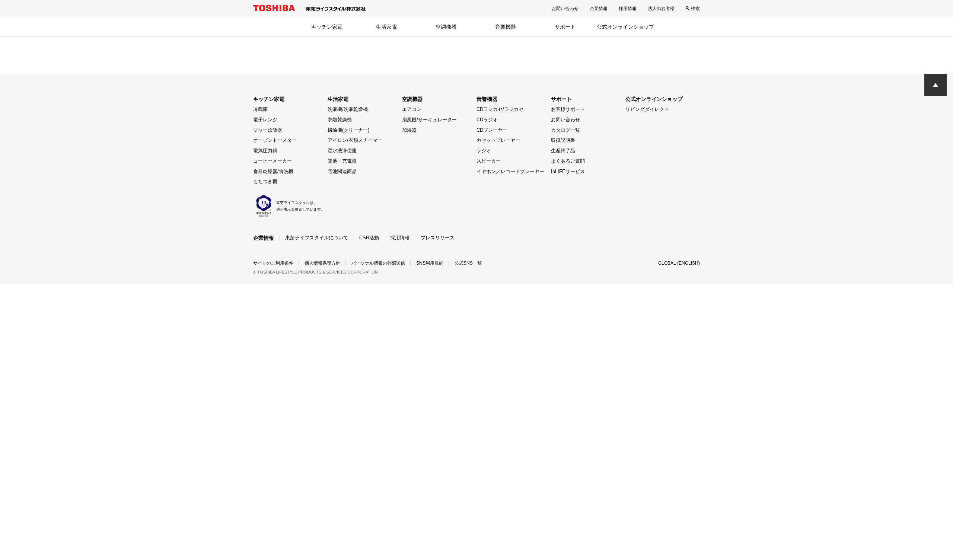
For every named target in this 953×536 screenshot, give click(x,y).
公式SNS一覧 (468, 263)
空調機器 (446, 27)
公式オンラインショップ (625, 27)
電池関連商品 (342, 171)
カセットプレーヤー (498, 140)
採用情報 (628, 8)
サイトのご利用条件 (273, 263)
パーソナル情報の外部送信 (378, 263)
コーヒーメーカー (272, 161)
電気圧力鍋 (265, 150)
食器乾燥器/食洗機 (273, 171)
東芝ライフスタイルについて (316, 237)
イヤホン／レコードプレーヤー (510, 171)
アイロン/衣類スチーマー (355, 140)
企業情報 (599, 8)
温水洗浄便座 (342, 150)
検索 (695, 8)
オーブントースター (275, 140)
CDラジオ (487, 119)
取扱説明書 (563, 140)
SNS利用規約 (429, 263)
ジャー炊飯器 (267, 130)
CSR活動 (369, 237)
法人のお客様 (661, 8)
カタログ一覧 (565, 130)
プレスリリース (438, 237)
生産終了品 (563, 150)
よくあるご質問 (568, 161)
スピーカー (488, 161)
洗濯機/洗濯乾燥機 (348, 109)
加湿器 (409, 130)
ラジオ (483, 150)
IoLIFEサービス (568, 171)
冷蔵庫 (260, 109)
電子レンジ (265, 119)
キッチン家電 (326, 27)
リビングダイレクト (647, 109)
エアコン (411, 109)
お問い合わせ (565, 8)
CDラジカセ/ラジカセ (499, 109)
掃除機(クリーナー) (348, 130)
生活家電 (386, 27)
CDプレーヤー (491, 130)
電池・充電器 (342, 161)
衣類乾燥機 (340, 119)
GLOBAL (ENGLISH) (679, 263)
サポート (565, 27)
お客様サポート (568, 109)
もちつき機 (265, 181)
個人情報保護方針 (322, 263)
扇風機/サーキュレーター (429, 119)
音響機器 (505, 27)
